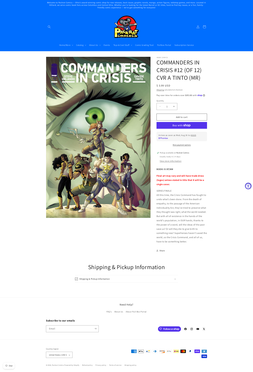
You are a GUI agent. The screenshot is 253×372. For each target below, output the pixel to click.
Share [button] (162, 250)
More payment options (182, 145)
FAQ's (109, 311)
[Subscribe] (95, 328)
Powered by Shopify (71, 365)
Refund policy (87, 365)
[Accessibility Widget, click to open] (248, 186)
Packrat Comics (58, 365)
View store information (170, 161)
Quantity (160, 100)
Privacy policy (100, 365)
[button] (49, 27)
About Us (118, 311)
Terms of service (115, 365)
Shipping (160, 90)
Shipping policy (130, 365)
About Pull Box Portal (136, 311)
